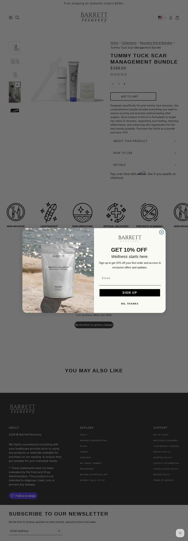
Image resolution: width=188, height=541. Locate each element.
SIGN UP (129, 292)
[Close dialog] (161, 232)
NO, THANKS (130, 303)
